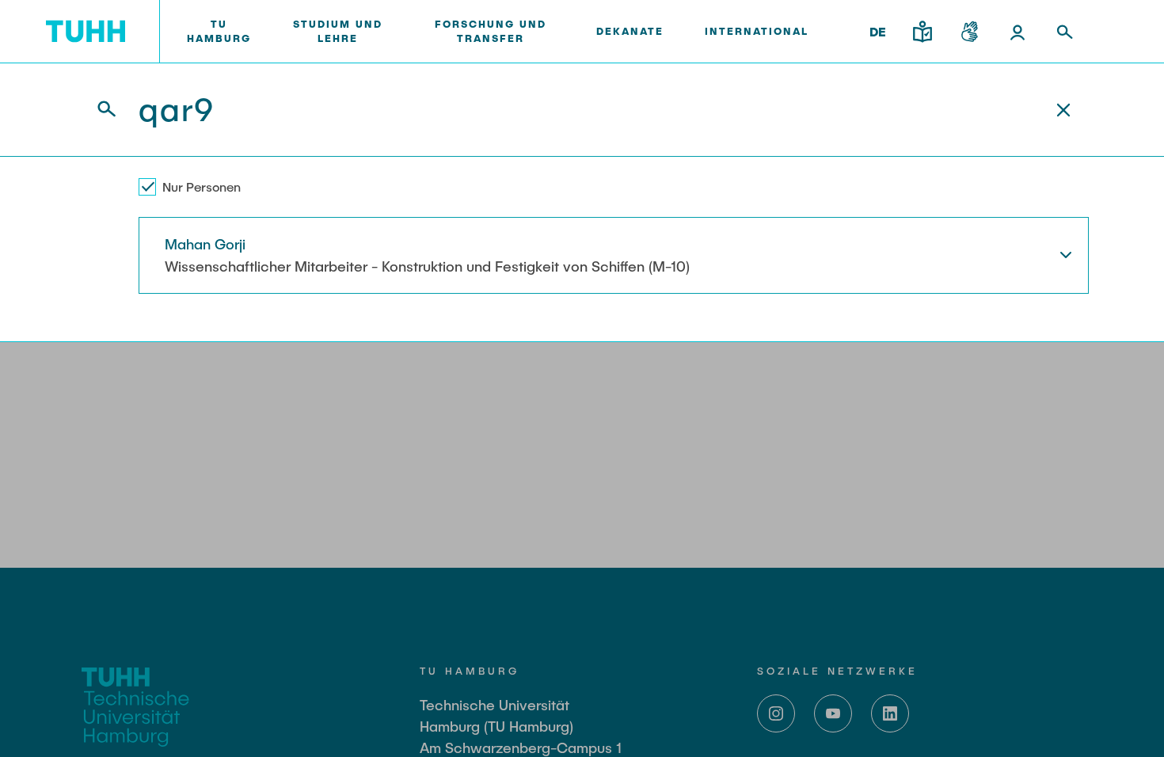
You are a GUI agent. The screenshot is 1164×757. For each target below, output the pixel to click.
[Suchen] (97, 109)
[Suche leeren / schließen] (1063, 110)
